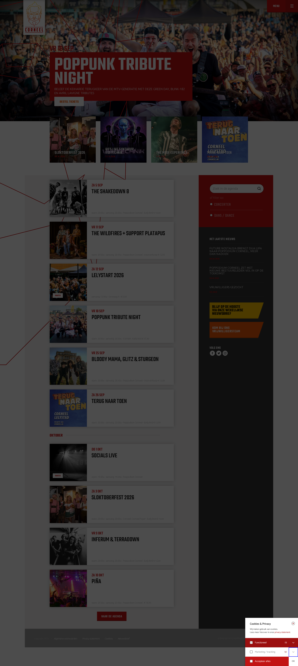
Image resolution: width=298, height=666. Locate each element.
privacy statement (282, 632)
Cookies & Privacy (260, 624)
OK (293, 661)
